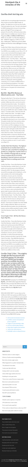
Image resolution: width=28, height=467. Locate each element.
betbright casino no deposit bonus (16, 331)
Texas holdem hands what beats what (10, 422)
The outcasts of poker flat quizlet (10, 430)
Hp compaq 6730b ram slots (9, 387)
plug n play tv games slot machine (16, 327)
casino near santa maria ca (14, 329)
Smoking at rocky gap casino (9, 376)
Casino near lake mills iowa (9, 368)
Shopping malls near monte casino (10, 442)
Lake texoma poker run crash (9, 384)
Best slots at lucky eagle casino (10, 360)
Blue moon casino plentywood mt (10, 382)
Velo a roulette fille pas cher (8, 424)
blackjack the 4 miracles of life (12, 3)
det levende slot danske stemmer (16, 318)
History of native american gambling (11, 357)
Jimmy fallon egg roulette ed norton (11, 373)
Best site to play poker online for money (12, 410)
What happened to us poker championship (12, 362)
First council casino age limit (9, 405)
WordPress (24, 461)
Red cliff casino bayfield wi (9, 392)
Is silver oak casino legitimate (9, 448)
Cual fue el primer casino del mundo (10, 440)
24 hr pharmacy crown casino (9, 402)
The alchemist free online (8, 365)
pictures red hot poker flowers (15, 325)
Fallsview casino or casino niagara (10, 354)
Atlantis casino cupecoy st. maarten (11, 399)
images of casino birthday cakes (15, 323)
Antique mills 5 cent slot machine (10, 371)
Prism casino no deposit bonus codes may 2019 (14, 408)
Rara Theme (13, 461)
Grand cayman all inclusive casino (10, 390)
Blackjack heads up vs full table (9, 450)
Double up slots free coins (8, 445)
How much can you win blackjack (9, 432)
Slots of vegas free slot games (9, 427)
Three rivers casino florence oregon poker (13, 379)
